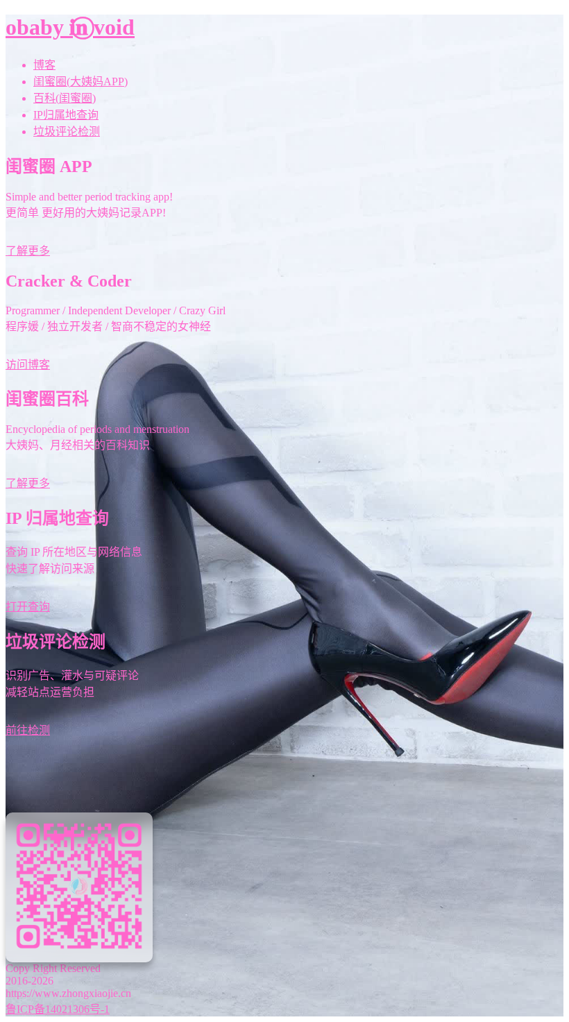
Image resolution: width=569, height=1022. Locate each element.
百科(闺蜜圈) (64, 98)
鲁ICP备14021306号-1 (58, 1009)
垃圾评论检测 (66, 131)
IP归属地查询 (66, 115)
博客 (44, 65)
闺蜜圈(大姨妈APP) (80, 81)
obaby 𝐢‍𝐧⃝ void (70, 27)
